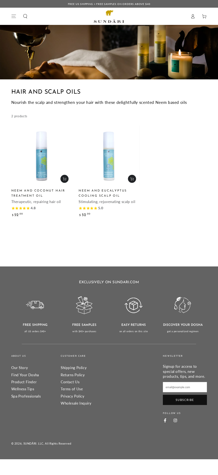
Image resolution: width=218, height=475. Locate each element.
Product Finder (24, 382)
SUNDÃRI (30, 443)
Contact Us (70, 382)
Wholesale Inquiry (76, 403)
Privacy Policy (73, 396)
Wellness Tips (22, 389)
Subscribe (185, 400)
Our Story (19, 367)
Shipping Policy (74, 367)
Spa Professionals (26, 396)
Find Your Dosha (25, 375)
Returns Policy (73, 375)
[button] (25, 16)
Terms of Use (72, 389)
